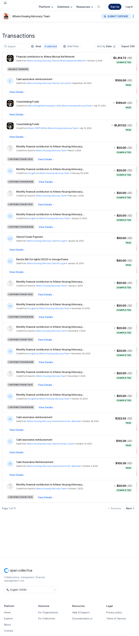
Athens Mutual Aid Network (72, 60)
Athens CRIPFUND (35, 128)
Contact (8, 630)
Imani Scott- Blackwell (70, 421)
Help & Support (81, 612)
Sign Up (114, 6)
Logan (63, 241)
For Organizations (48, 612)
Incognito (31, 173)
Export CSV (128, 46)
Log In (129, 6)
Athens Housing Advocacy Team (31, 16)
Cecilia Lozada (67, 443)
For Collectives (46, 618)
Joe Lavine (65, 83)
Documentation (81, 618)
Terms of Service (116, 618)
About (7, 624)
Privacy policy (114, 612)
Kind (46, 46)
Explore (8, 618)
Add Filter (73, 46)
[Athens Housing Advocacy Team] (7, 16)
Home (7, 612)
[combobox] (106, 46)
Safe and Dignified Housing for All (42, 105)
